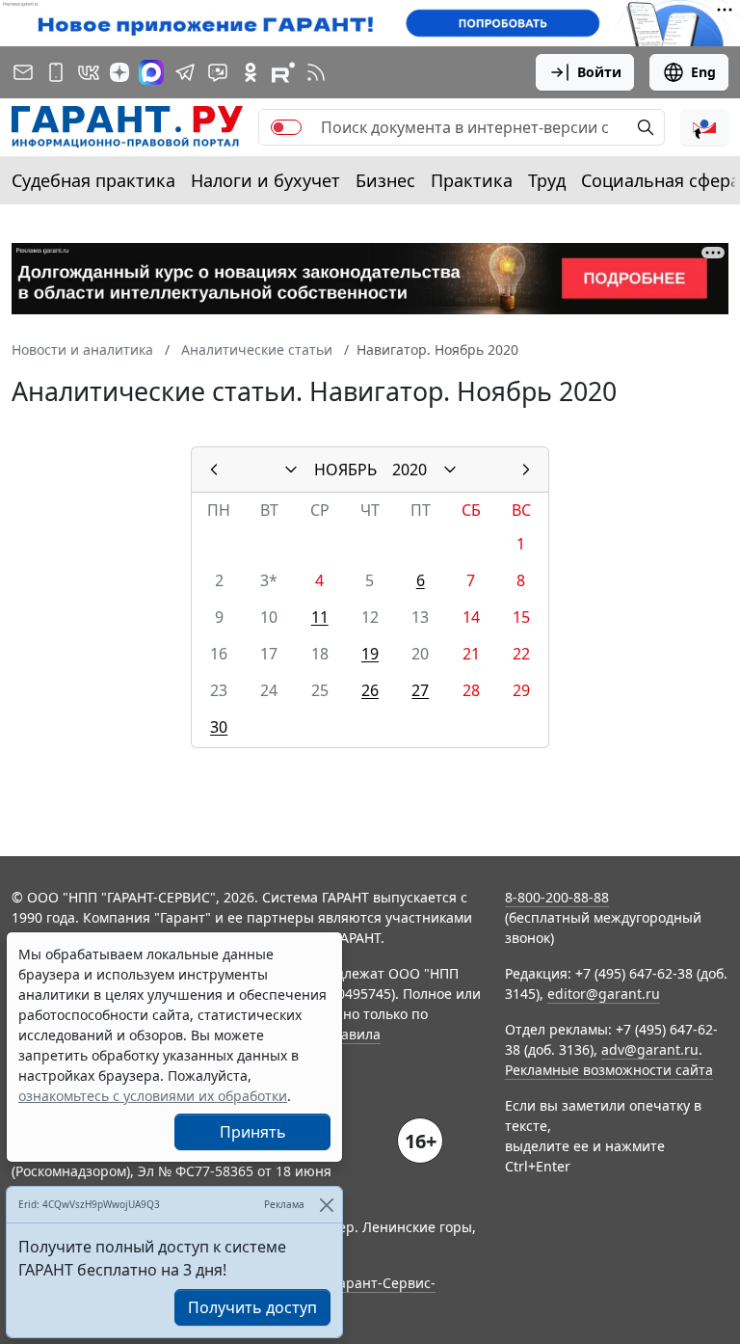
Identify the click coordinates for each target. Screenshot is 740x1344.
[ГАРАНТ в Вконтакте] (88, 72)
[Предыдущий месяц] (213, 469)
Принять (253, 1131)
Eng (703, 72)
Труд (547, 180)
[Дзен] (119, 72)
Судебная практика (93, 180)
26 (370, 690)
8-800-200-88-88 (557, 897)
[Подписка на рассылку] (23, 72)
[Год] (450, 469)
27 (420, 690)
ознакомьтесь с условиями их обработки (152, 1096)
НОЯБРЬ (345, 469)
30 (218, 727)
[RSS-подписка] (316, 72)
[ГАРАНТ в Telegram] (185, 72)
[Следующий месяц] (526, 469)
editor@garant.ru (603, 993)
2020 (409, 469)
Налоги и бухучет (265, 180)
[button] (704, 127)
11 (320, 617)
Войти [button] (599, 72)
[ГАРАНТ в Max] (151, 72)
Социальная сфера (660, 180)
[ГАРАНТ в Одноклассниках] (250, 72)
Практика (472, 180)
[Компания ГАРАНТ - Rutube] (283, 72)
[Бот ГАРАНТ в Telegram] (217, 72)
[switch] (286, 127)
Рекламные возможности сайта (609, 1070)
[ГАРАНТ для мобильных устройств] (55, 72)
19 (370, 653)
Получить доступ (252, 1307)
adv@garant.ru (650, 1049)
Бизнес (385, 180)
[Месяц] (291, 469)
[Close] (326, 1205)
